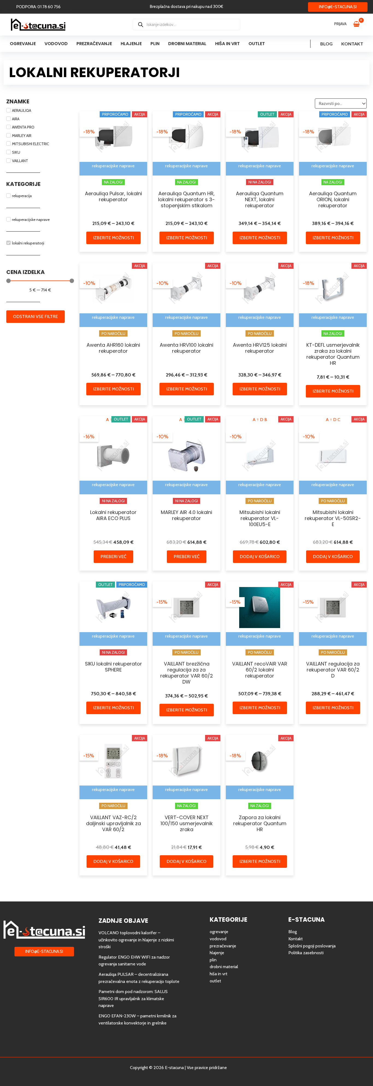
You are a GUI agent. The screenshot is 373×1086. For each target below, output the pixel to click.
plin (213, 959)
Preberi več (113, 556)
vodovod (218, 938)
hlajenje (217, 952)
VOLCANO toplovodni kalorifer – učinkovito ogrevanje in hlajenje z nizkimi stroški (136, 939)
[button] (38, 7)
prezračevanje (223, 945)
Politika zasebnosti (306, 952)
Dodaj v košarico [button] (260, 556)
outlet (215, 980)
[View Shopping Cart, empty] (359, 24)
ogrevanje (219, 931)
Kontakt (352, 43)
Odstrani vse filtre (35, 316)
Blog (326, 43)
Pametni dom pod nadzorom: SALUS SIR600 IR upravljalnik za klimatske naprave (133, 998)
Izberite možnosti (113, 237)
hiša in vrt (218, 973)
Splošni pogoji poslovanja (312, 945)
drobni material (224, 966)
